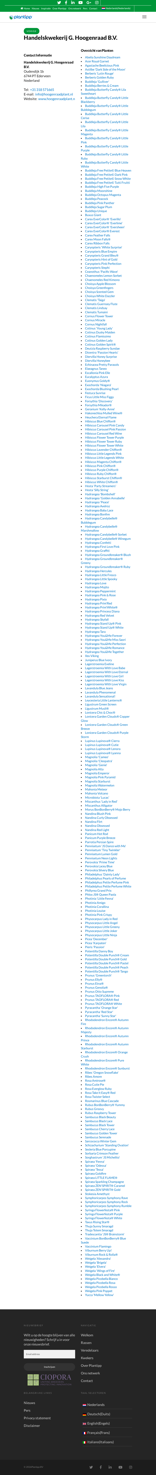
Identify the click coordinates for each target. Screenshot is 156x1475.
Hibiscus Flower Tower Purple (104, 437)
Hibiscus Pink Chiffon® (100, 466)
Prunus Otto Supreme (99, 991)
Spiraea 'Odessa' (96, 1165)
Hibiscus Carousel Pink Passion (105, 429)
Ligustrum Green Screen (100, 704)
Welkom (87, 1335)
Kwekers (87, 1358)
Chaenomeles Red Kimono (102, 279)
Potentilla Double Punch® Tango (106, 971)
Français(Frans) (98, 1432)
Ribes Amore (93, 1076)
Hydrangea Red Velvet (99, 615)
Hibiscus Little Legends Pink (103, 453)
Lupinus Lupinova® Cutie (102, 745)
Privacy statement (37, 1418)
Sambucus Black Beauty (100, 1117)
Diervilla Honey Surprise (101, 356)
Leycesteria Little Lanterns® (103, 700)
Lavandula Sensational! (100, 696)
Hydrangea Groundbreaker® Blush (108, 555)
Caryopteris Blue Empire (101, 251)
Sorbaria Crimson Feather (102, 1153)
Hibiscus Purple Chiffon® (102, 470)
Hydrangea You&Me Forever (103, 635)
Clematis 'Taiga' (95, 300)
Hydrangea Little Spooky (101, 579)
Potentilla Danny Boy (99, 951)
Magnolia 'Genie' (96, 765)
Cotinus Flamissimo (98, 336)
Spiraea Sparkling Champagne (104, 1181)
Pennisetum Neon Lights (101, 858)
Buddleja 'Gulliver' (97, 81)
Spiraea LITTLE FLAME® (101, 1177)
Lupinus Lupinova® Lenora (102, 749)
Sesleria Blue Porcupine (100, 1149)
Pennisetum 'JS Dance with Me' (105, 846)
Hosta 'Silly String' (97, 490)
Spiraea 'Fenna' (95, 1161)
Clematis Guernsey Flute (101, 304)
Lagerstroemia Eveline (99, 664)
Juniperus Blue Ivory (98, 660)
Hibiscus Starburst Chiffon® (103, 478)
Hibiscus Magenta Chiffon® (103, 462)
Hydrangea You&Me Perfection (105, 644)
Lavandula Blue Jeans (99, 688)
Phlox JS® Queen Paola (100, 894)
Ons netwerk (74, 8)
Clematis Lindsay (96, 308)
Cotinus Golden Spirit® (100, 344)
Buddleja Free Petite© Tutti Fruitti (107, 182)
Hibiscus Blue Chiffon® (100, 421)
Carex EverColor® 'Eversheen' (105, 227)
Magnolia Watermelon (99, 785)
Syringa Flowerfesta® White (103, 1218)
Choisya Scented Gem (99, 291)
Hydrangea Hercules (98, 571)
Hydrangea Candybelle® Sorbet (106, 534)
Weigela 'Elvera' (95, 1266)
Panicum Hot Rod (96, 834)
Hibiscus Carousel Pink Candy (104, 425)
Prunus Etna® (94, 983)
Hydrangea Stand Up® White (104, 627)
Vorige (32, 31)
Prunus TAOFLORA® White (103, 1003)
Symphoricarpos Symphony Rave (106, 1198)
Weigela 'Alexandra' (98, 1258)
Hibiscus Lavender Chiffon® (103, 449)
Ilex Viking (92, 656)
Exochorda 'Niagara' (98, 385)
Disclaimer (32, 1425)
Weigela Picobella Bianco (101, 1278)
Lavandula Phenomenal (100, 692)
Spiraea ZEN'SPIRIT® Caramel (105, 1185)
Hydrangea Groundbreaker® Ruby (107, 567)
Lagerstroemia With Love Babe (105, 668)
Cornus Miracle (95, 320)
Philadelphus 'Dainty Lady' (102, 874)
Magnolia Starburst (97, 781)
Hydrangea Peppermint (100, 591)
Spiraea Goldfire (95, 1173)
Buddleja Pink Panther (99, 203)
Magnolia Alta (94, 769)
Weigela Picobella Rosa (100, 1282)
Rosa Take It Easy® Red (100, 1092)
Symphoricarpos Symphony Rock (106, 1202)
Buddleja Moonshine (98, 190)
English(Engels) (98, 1423)
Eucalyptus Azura (96, 376)
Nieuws (35, 8)
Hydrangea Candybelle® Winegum (108, 538)
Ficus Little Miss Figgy (99, 397)
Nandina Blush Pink (98, 813)
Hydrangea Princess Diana (102, 611)
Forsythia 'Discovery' (99, 401)
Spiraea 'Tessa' (94, 1169)
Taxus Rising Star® (97, 1222)
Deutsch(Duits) (98, 1414)
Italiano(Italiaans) (100, 1442)
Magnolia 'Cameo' (97, 757)
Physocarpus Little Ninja (101, 935)
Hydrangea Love (95, 583)
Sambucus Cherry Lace (100, 1129)
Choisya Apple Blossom (100, 283)
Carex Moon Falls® (98, 239)
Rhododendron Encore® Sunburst (107, 1068)
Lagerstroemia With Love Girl (104, 676)
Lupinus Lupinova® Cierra (102, 741)
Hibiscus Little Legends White (104, 457)
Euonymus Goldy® (97, 380)
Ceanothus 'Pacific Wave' (101, 271)
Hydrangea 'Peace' (97, 502)
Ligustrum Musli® (97, 708)
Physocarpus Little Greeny (102, 927)
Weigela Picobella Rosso (101, 1287)
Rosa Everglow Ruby (98, 1088)
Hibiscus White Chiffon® (101, 482)
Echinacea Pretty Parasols (102, 364)
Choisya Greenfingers (99, 287)
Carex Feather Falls (97, 235)
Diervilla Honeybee (97, 360)
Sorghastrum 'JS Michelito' (102, 1157)
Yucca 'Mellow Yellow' (99, 1295)
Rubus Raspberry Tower (100, 1113)
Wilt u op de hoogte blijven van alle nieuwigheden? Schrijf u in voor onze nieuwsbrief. (49, 1339)
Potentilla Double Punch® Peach (106, 967)
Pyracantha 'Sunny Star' (100, 1016)
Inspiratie (46, 8)
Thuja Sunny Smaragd (99, 1226)
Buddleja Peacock (96, 198)
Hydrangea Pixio (96, 599)
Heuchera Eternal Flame (100, 417)
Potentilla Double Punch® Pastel (106, 963)
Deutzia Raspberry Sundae (102, 348)
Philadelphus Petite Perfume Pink (107, 882)
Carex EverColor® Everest (102, 231)
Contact (93, 8)
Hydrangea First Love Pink (102, 546)
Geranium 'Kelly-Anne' (100, 409)
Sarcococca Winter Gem (100, 1141)
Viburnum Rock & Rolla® (101, 1254)
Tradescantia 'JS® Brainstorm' (104, 1234)
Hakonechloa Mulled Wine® (103, 413)
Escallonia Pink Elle (97, 373)
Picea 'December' (96, 939)
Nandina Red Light (97, 830)
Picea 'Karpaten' (95, 943)
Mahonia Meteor (96, 789)
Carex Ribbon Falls (97, 243)
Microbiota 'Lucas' (97, 797)
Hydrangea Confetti (98, 542)
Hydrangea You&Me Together (104, 652)
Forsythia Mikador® (98, 405)
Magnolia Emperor (97, 773)
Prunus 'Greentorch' (98, 975)
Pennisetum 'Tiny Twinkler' (102, 850)
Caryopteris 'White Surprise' (103, 247)
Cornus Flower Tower (99, 316)
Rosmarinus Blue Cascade (102, 1101)
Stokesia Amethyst (97, 1194)
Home (27, 8)
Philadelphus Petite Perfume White (108, 886)
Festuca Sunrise (95, 393)
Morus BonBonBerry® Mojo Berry (107, 809)
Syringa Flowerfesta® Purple (104, 1214)
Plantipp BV (37, 1466)
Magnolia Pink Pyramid (100, 777)
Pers (85, 8)
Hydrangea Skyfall (97, 619)
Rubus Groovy (94, 1109)
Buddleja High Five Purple (102, 186)
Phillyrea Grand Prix (98, 890)
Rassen (86, 1343)
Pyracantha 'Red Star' (99, 1012)
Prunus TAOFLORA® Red (102, 999)
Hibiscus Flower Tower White (104, 445)
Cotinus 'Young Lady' (99, 328)
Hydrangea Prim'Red (98, 603)
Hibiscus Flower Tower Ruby (103, 441)
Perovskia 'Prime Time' (100, 862)
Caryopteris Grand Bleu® (102, 255)
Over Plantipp (59, 8)
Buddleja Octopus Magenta (103, 194)
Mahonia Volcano (96, 793)
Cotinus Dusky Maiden (100, 332)
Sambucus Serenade (98, 1137)
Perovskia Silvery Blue (99, 870)
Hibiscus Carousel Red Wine (103, 433)
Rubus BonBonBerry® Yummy (105, 1105)
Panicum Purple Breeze (100, 838)
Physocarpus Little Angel (101, 923)
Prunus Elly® (93, 979)
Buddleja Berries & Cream (102, 85)
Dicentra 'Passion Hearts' (101, 352)
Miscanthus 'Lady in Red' (101, 801)
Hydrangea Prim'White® (101, 607)
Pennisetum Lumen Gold (101, 854)
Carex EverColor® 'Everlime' (104, 223)
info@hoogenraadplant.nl (54, 94)
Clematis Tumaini (96, 312)
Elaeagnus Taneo (96, 368)
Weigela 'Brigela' (96, 1262)
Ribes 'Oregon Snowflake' (102, 1072)
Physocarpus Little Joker (101, 931)
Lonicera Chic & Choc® (100, 712)
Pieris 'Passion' (95, 947)
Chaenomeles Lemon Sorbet (103, 275)
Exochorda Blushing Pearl (102, 389)
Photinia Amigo (95, 902)
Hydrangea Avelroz (97, 506)
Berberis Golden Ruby (99, 77)
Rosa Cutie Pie (94, 1084)
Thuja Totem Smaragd (99, 1230)
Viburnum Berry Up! (98, 1250)
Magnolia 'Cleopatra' (98, 761)
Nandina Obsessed (97, 825)
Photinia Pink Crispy (98, 914)
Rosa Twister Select (97, 1096)
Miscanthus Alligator (98, 805)
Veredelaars (90, 1350)
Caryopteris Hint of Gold (101, 259)
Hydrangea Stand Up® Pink (103, 623)
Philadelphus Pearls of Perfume (105, 878)
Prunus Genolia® (96, 987)
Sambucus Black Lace (98, 1121)
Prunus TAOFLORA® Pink (102, 995)
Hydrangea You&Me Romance (104, 648)
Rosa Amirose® (95, 1080)
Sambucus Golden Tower (101, 1133)
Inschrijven (49, 1366)
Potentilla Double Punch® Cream (107, 955)
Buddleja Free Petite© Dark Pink (106, 174)
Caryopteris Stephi (97, 267)
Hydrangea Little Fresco (100, 575)
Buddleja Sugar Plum (98, 207)
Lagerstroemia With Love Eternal (106, 672)
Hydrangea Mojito (97, 587)
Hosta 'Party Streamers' (100, 486)
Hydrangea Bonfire (97, 514)
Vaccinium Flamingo (98, 1246)
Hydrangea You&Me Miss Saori (105, 639)
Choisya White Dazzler (100, 296)
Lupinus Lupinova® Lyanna (103, 753)
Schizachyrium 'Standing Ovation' (107, 1145)
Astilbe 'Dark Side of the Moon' (105, 69)
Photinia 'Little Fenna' (99, 898)
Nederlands (96, 1405)
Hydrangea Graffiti (97, 550)
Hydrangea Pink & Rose (100, 595)
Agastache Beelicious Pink (102, 65)
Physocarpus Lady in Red (101, 919)
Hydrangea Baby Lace (99, 510)
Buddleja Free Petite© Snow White (108, 178)
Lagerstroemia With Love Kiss (104, 680)
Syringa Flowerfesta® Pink (102, 1210)
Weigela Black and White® (102, 1274)
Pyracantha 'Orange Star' (101, 1007)
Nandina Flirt (93, 821)
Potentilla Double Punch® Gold (106, 959)
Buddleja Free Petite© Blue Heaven (108, 170)
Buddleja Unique (96, 211)
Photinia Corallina (97, 906)
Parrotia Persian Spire (99, 842)
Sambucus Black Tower (100, 1125)
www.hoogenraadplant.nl (57, 99)
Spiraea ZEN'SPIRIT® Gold (102, 1189)
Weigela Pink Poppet (98, 1291)
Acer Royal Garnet (97, 61)
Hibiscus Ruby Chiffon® (101, 473)
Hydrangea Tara (95, 631)
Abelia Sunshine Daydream (102, 57)
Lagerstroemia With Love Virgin (106, 684)
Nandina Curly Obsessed (101, 817)
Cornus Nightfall (96, 324)
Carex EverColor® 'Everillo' (103, 219)
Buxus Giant (93, 215)
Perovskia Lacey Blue (98, 866)
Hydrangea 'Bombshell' (100, 494)
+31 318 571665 (42, 89)
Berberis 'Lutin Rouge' (99, 73)
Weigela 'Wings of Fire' (100, 1270)
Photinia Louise (95, 910)
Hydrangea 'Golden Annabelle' (105, 498)
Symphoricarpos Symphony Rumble (108, 1206)
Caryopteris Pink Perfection (103, 263)
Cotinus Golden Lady (99, 340)
